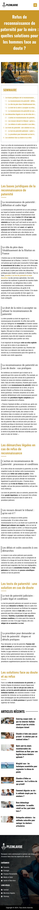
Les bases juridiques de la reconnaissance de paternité (20, 98)
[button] (35, 5)
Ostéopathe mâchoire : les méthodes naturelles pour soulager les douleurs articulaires (25, 821)
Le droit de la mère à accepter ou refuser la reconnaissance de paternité (22, 108)
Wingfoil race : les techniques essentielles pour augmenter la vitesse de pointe (26, 767)
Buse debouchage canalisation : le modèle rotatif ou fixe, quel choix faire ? (25, 806)
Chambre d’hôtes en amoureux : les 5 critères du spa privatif (26, 781)
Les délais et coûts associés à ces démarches (22, 124)
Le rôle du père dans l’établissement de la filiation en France (22, 104)
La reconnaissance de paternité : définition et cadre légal (22, 101)
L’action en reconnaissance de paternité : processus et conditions (22, 118)
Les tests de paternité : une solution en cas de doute (20, 128)
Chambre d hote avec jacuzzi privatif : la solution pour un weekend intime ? (26, 736)
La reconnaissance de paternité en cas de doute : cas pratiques (22, 111)
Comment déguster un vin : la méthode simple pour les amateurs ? (26, 793)
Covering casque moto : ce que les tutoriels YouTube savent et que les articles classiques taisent (26, 723)
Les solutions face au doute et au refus (18, 138)
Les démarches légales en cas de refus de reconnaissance (20, 114)
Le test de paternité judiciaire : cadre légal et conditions (22, 131)
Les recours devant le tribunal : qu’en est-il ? (22, 121)
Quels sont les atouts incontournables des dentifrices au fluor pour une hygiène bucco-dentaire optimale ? (27, 751)
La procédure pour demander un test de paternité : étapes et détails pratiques (22, 134)
